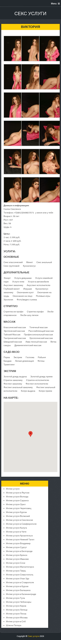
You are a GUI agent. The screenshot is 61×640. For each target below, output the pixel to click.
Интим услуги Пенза (16, 613)
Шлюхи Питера (13, 625)
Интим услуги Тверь (16, 570)
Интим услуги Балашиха (18, 590)
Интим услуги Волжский (18, 516)
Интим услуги (13, 488)
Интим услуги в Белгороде (19, 551)
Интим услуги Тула (15, 598)
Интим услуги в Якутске (17, 492)
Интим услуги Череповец (18, 508)
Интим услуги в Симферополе (21, 524)
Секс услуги (30, 14)
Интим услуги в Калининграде (21, 594)
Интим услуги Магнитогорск (20, 567)
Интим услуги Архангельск (19, 535)
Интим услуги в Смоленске (19, 520)
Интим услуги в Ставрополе (20, 582)
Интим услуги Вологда (17, 496)
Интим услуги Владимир (18, 543)
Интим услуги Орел (15, 504)
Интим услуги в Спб (16, 621)
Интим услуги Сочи (15, 563)
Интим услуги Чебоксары (18, 602)
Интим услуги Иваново (17, 559)
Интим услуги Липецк (16, 609)
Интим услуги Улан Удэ (17, 578)
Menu (54, 3)
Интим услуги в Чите (16, 531)
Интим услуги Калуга (16, 528)
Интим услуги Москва (17, 617)
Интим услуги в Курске (17, 586)
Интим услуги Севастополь (19, 574)
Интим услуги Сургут (16, 547)
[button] (30, 434)
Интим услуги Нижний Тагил (20, 539)
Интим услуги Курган (16, 512)
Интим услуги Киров (16, 606)
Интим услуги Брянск (16, 555)
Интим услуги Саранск (17, 500)
